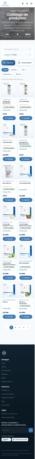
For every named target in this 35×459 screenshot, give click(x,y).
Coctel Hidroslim (25, 183)
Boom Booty (7, 183)
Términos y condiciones (9, 414)
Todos (5, 70)
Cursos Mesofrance (7, 394)
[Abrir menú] (31, 3)
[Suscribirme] (31, 430)
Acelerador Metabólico (7, 102)
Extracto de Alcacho (23, 303)
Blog (3, 401)
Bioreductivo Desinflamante (24, 143)
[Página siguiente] (28, 327)
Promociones (6, 370)
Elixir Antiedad (24, 263)
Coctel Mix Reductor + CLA (8, 225)
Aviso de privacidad (7, 417)
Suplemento (8, 74)
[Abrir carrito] (27, 3)
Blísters (3, 378)
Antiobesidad (7, 142)
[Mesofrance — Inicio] (5, 3)
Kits (20, 74)
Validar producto (6, 381)
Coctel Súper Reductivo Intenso (25, 225)
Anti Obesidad (24, 101)
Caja (24, 70)
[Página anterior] (7, 327)
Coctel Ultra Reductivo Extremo (9, 264)
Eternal (5, 302)
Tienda (3, 367)
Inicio (3, 363)
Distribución (5, 390)
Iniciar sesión (5, 405)
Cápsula (14, 70)
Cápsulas (4, 374)
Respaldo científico (7, 397)
